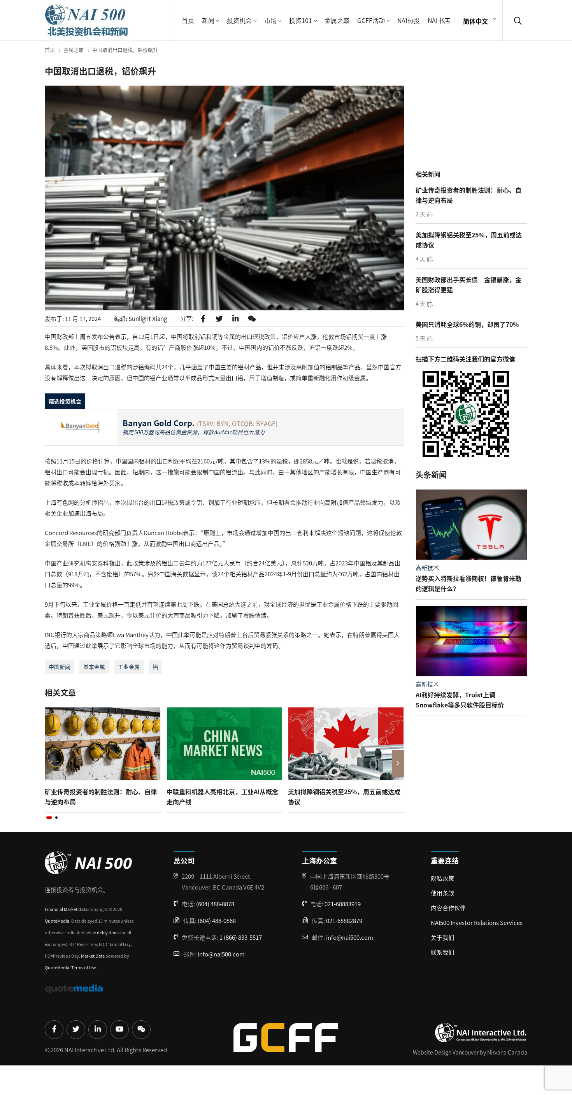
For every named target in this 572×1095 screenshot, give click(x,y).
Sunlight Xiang (147, 318)
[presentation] (50, 763)
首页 (188, 20)
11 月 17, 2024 (83, 318)
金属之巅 (337, 20)
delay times (108, 932)
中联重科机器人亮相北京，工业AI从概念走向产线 (222, 796)
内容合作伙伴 (448, 908)
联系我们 (442, 952)
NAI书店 (439, 20)
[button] (49, 817)
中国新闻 (59, 666)
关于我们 (442, 937)
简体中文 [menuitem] (475, 20)
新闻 (208, 20)
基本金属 (94, 666)
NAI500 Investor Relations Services (477, 922)
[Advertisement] (474, 116)
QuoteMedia (57, 921)
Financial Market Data (66, 909)
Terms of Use (83, 967)
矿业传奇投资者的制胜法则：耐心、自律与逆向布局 (101, 796)
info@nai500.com (221, 954)
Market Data (93, 956)
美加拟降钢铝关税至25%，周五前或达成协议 (344, 796)
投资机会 (239, 20)
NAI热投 (408, 20)
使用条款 (442, 893)
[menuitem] (478, 20)
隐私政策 (442, 878)
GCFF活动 (371, 20)
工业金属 (129, 666)
